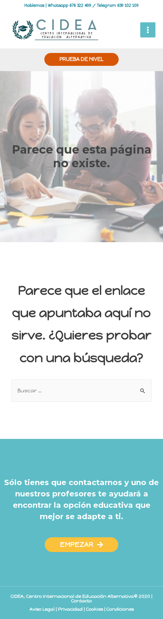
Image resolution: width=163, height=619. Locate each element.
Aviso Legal (42, 609)
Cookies (94, 609)
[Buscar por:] (81, 390)
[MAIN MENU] (147, 29)
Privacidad (70, 609)
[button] (81, 544)
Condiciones (120, 609)
